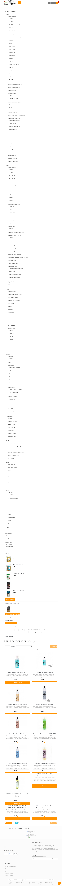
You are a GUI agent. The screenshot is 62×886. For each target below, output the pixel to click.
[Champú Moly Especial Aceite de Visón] (17, 693)
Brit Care (11, 67)
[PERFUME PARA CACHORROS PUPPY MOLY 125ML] (17, 782)
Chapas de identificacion (13, 161)
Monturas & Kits (11, 399)
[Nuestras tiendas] (31, 620)
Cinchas (11, 383)
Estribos (11, 370)
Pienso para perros (12, 16)
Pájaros (7, 289)
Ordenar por (12, 646)
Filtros (9, 482)
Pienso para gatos (12, 167)
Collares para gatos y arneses (14, 254)
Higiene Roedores (11, 346)
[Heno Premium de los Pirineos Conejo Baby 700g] (8, 568)
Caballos (8, 354)
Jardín (7, 490)
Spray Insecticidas (13, 129)
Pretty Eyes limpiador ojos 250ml (44, 775)
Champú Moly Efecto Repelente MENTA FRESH (44, 733)
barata (16, 629)
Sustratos (10, 505)
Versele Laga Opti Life (14, 64)
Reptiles (8, 440)
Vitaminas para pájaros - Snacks (15, 294)
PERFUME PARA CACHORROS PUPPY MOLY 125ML (17, 794)
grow (26, 629)
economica (21, 629)
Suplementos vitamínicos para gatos (16, 232)
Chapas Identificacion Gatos (14, 281)
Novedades (8, 553)
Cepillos (11, 237)
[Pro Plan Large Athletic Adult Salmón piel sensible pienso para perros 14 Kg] (8, 585)
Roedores (8, 317)
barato (12, 629)
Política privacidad (41, 883)
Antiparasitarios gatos (12, 266)
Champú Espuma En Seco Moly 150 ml (17, 672)
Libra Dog (11, 61)
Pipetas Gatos (12, 271)
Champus (11, 95)
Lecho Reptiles (11, 458)
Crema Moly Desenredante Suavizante (17, 763)
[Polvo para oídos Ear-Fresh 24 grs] (45, 805)
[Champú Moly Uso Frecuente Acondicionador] (44, 752)
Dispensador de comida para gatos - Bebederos (18, 257)
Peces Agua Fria (11, 464)
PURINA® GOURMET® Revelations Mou (37, 629)
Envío (6, 535)
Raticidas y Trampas (12, 421)
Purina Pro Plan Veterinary (15, 37)
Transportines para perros (13, 133)
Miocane (11, 40)
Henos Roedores (11, 343)
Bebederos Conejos (12, 433)
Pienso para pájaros (12, 291)
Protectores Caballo (13, 380)
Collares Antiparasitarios (14, 120)
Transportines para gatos (13, 263)
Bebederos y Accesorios (14, 367)
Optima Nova (12, 49)
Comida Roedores (11, 328)
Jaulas (9, 319)
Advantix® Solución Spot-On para (12, 632)
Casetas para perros (12, 152)
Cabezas (9, 362)
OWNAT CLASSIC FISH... (19, 590)
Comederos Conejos (12, 436)
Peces (7, 462)
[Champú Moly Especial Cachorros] (44, 661)
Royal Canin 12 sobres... (19, 573)
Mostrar (27, 648)
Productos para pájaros (13, 297)
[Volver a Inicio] (4, 8)
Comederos (10, 309)
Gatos (7, 165)
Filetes (10, 373)
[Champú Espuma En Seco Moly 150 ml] (17, 661)
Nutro (10, 194)
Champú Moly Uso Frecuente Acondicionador (44, 763)
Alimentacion (10, 476)
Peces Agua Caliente (12, 467)
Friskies (11, 182)
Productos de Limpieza (14, 392)
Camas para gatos (12, 260)
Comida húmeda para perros (14, 87)
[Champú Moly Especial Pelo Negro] (44, 693)
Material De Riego (11, 517)
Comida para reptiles (12, 443)
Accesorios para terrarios (13, 455)
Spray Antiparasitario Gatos (15, 274)
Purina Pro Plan (12, 31)
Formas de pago (8, 542)
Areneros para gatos (12, 251)
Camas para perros (12, 155)
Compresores (10, 479)
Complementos (11, 365)
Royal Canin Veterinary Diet (15, 24)
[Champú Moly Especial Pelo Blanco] (17, 723)
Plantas (9, 514)
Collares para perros (12, 139)
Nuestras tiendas (10, 618)
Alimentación (10, 356)
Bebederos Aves (11, 424)
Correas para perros (12, 142)
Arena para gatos (11, 223)
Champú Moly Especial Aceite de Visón (17, 704)
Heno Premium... (17, 556)
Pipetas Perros (12, 123)
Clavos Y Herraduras (12, 408)
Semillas (9, 520)
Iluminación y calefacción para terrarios (16, 449)
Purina (10, 209)
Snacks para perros (12, 90)
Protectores (10, 402)
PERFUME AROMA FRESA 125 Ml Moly (17, 807)
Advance (11, 58)
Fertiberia (11, 494)
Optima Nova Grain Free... (19, 606)
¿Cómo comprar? (8, 544)
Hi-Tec (10, 70)
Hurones (11, 336)
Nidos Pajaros (11, 312)
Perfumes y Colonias (13, 98)
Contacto (31, 883)
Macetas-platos (11, 508)
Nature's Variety (12, 55)
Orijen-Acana (12, 46)
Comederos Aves (11, 427)
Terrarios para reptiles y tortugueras (15, 446)
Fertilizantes (10, 492)
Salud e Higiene (11, 387)
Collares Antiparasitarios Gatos (16, 268)
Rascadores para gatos (13, 248)
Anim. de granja (9, 416)
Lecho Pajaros (11, 303)
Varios (9, 486)
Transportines (11, 322)
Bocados (11, 376)
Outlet (7, 527)
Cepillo (10, 107)
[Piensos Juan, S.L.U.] (10, 2)
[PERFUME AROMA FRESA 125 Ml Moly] (17, 805)
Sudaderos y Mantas (12, 396)
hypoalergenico (24, 632)
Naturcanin (11, 76)
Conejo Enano (12, 333)
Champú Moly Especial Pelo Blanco (17, 733)
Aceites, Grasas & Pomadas (15, 389)
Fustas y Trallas (11, 411)
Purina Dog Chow (13, 34)
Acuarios (9, 470)
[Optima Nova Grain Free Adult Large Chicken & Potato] (8, 609)
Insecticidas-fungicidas (13, 498)
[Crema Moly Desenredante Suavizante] (17, 752)
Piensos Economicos (13, 73)
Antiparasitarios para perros (14, 118)
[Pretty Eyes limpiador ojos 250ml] (44, 773)
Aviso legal (7, 538)
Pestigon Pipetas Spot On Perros (40, 632)
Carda (10, 104)
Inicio (11, 882)
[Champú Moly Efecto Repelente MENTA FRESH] (44, 723)
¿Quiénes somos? (9, 540)
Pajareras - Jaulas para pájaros (14, 300)
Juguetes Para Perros (12, 158)
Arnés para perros (11, 146)
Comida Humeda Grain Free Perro (15, 84)
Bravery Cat (11, 169)
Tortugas (9, 473)
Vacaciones (7, 548)
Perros (7, 14)
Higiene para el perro (12, 112)
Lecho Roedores (11, 325)
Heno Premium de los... (18, 564)
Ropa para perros (11, 149)
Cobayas (11, 330)
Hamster (11, 339)
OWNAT (11, 79)
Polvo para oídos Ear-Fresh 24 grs (44, 807)
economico (7, 629)
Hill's (10, 191)
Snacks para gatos (12, 220)
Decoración (10, 511)
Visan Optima (12, 52)
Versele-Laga (12, 212)
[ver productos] (31, 831)
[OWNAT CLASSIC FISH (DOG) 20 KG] (8, 594)
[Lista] (8, 647)
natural (30, 632)
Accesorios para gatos (12, 241)
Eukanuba (11, 27)
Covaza (10, 358)
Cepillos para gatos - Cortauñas (14, 235)
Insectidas (10, 418)
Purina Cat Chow (12, 178)
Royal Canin (11, 21)
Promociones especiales (12, 603)
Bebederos (10, 306)
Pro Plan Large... (17, 582)
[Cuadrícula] (6, 647)
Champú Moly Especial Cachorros (45, 672)
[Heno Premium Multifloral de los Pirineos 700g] (8, 559)
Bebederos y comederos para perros (16, 136)
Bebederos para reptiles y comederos (16, 452)
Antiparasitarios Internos (14, 126)
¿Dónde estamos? (9, 546)
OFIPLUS (51, 879)
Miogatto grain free (13, 215)
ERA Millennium (12, 18)
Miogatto (11, 197)
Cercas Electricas (11, 405)
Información (8, 533)
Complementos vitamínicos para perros (16, 115)
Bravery (11, 43)
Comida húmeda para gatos (14, 204)
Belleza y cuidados (12, 93)
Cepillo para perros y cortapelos (14, 102)
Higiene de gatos (11, 226)
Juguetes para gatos (12, 245)
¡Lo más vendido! (9, 871)
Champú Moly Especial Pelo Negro (44, 704)
